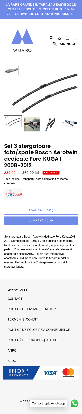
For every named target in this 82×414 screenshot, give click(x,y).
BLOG (12, 360)
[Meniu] (76, 37)
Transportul (28, 178)
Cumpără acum (41, 220)
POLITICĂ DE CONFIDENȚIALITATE (33, 340)
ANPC (12, 350)
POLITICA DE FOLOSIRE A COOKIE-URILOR (39, 329)
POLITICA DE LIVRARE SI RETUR (32, 309)
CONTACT (15, 298)
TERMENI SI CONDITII (23, 319)
